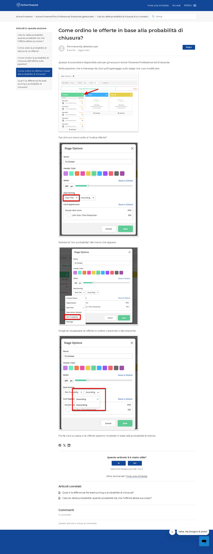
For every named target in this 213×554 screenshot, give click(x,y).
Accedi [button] (176, 5)
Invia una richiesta (158, 5)
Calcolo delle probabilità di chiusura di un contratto (122, 16)
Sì (119, 463)
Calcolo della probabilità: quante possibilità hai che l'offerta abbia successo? (31, 38)
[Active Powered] (27, 5)
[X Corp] (64, 445)
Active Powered (24, 16)
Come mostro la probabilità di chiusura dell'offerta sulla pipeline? (33, 61)
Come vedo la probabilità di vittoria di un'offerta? (32, 49)
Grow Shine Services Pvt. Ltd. (99, 539)
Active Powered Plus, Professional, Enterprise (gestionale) (65, 16)
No (134, 463)
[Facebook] (59, 445)
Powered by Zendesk (200, 551)
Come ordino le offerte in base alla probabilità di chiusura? (34, 72)
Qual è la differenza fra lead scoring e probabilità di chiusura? (32, 83)
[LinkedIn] (69, 445)
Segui (189, 47)
